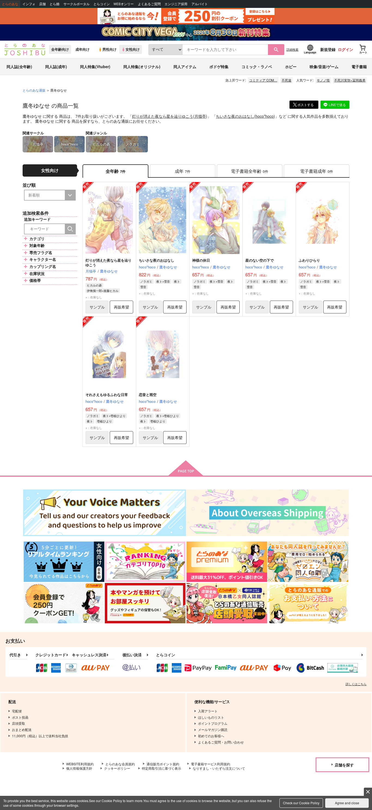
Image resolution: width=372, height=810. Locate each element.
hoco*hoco (264, 116)
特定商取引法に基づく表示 (161, 768)
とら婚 (54, 4)
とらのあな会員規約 (120, 763)
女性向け (133, 49)
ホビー (291, 66)
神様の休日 (201, 260)
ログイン (345, 49)
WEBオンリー (124, 4)
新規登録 (328, 49)
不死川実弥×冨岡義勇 (349, 80)
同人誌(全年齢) (19, 66)
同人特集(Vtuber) (95, 66)
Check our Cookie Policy (301, 802)
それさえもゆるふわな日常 (107, 394)
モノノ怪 (323, 80)
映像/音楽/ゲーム (324, 66)
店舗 (42, 4)
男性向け (109, 49)
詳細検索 (292, 49)
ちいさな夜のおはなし (235, 116)
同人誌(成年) (56, 66)
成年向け (82, 49)
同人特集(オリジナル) (141, 66)
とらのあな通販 (34, 90)
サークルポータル (76, 4)
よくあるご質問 (149, 4)
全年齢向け (60, 49)
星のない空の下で (259, 260)
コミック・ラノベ (257, 66)
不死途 (286, 80)
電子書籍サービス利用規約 (210, 763)
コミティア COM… (263, 80)
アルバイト (199, 4)
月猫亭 (200, 116)
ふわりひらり (309, 260)
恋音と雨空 (148, 394)
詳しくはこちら (356, 684)
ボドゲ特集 (218, 66)
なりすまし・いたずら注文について (219, 768)
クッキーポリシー (117, 768)
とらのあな (10, 4)
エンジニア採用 (175, 4)
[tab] (182, 171)
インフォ (28, 4)
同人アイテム (184, 66)
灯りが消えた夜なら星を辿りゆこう (162, 116)
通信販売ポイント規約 (163, 763)
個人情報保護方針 (79, 768)
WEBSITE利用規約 (80, 763)
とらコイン (101, 4)
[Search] (70, 228)
